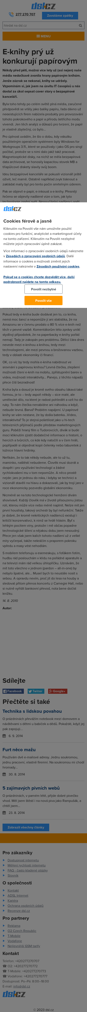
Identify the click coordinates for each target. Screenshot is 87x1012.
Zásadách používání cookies (58, 266)
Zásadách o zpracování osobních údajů (35, 256)
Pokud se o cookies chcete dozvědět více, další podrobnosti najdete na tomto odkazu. (39, 279)
